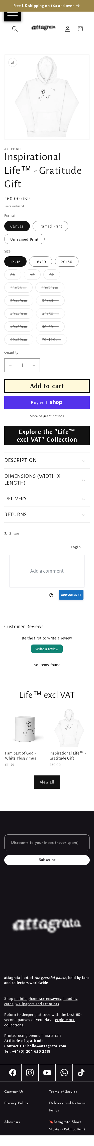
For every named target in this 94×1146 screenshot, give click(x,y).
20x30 (67, 261)
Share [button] (14, 533)
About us (12, 1122)
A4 (15, 276)
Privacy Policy (16, 1103)
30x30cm (52, 289)
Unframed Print (24, 239)
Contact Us (14, 1092)
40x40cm (21, 315)
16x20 (40, 261)
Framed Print (50, 226)
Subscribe (47, 860)
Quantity (11, 352)
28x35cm (21, 289)
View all (47, 782)
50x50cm (53, 328)
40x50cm (53, 315)
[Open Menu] (12, 12)
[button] (15, 28)
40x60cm (21, 328)
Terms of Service (63, 1092)
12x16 (15, 261)
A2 (54, 276)
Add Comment (71, 595)
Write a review (46, 648)
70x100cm (54, 341)
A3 (35, 276)
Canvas (17, 226)
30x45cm (53, 302)
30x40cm (21, 302)
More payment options (47, 416)
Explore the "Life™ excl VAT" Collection (47, 435)
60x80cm (21, 341)
